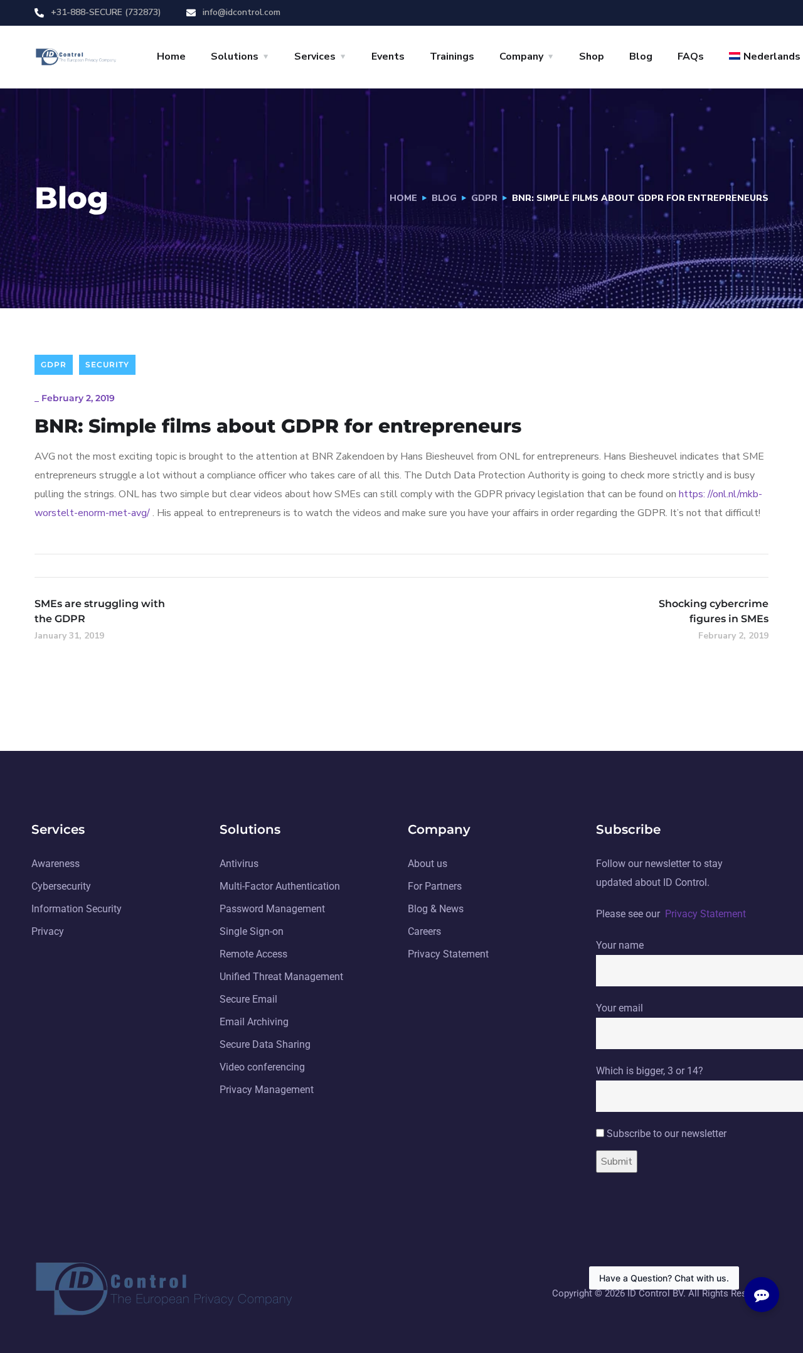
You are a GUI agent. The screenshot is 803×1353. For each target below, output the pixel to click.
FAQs (691, 56)
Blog (640, 56)
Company (521, 56)
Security (107, 364)
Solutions (234, 56)
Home (171, 56)
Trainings (452, 56)
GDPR (484, 198)
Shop (591, 56)
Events (388, 56)
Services (315, 56)
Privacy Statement (705, 914)
